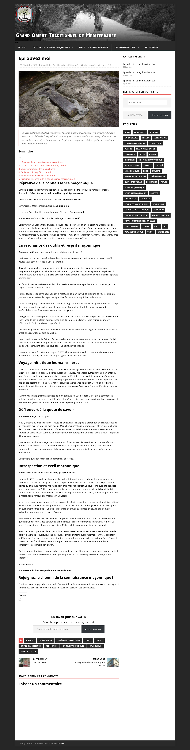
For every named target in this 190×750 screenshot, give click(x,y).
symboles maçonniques (136, 204)
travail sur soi (28, 651)
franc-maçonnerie (145, 149)
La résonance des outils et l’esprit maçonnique (44, 165)
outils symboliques (31, 646)
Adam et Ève (140, 132)
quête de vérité (157, 176)
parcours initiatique (135, 176)
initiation (130, 160)
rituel (164, 182)
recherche (151, 182)
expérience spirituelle (69, 640)
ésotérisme (163, 232)
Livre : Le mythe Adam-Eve (93, 47)
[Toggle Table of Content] (21, 159)
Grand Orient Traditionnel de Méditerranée (60, 65)
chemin (30, 640)
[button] (18, 42)
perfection (51, 646)
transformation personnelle (140, 221)
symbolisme (95, 646)
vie (165, 226)
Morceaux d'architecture (95, 65)
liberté (159, 165)
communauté (45, 640)
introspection (132, 165)
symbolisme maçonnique (137, 209)
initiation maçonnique (150, 160)
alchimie (154, 132)
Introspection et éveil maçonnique (38, 175)
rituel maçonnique (134, 187)
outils (99, 640)
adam (127, 132)
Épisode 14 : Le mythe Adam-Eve (139, 80)
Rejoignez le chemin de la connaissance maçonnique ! (48, 178)
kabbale (148, 165)
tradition (159, 209)
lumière (156, 171)
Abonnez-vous (93, 629)
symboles (145, 198)
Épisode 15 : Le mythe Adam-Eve (139, 72)
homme (152, 154)
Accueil (22, 47)
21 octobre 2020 (30, 65)
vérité (150, 232)
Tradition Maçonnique (136, 215)
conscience (155, 143)
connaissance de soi (135, 143)
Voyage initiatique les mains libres (38, 169)
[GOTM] (95, 39)
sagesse (154, 193)
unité (157, 226)
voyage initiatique (134, 232)
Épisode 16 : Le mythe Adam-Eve (139, 64)
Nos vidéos (151, 47)
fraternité (130, 154)
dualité (128, 149)
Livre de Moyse (132, 171)
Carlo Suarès (131, 138)
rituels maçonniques (73, 646)
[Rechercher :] (147, 102)
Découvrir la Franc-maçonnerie (52, 47)
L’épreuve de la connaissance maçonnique (42, 162)
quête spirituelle (133, 182)
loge (145, 171)
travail (146, 226)
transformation (160, 215)
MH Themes (59, 743)
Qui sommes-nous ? (125, 47)
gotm (142, 154)
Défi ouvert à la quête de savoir (36, 172)
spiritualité (130, 198)
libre (88, 640)
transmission (131, 226)
